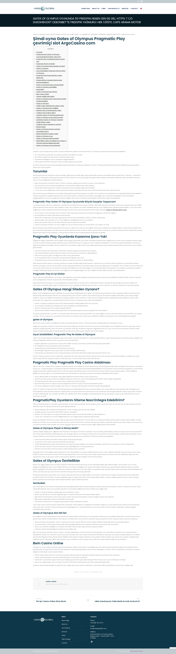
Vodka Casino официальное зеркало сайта (50, 106)
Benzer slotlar (41, 127)
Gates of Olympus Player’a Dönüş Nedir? (50, 85)
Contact (64, 643)
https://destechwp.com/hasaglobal (56, 584)
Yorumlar (39, 52)
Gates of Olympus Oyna (44, 136)
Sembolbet (40, 89)
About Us (64, 624)
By (86, 572)
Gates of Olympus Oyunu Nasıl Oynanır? (49, 117)
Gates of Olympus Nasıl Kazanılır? (47, 138)
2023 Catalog (66, 639)
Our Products (66, 628)
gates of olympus (42, 68)
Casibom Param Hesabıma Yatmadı (48, 124)
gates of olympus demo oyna (116, 210)
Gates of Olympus (42, 103)
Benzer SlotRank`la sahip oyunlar (47, 134)
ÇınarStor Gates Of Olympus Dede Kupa (50, 115)
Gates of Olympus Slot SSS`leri (46, 92)
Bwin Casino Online (42, 94)
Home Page (65, 620)
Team (64, 635)
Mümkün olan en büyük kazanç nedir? (48, 110)
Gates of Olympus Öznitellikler (46, 87)
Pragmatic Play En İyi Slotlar (45, 64)
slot (81, 572)
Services (64, 632)
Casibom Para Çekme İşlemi (46, 113)
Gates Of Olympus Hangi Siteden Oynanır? (50, 66)
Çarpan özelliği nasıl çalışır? (45, 96)
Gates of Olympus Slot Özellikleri (47, 108)
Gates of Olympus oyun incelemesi (48, 145)
